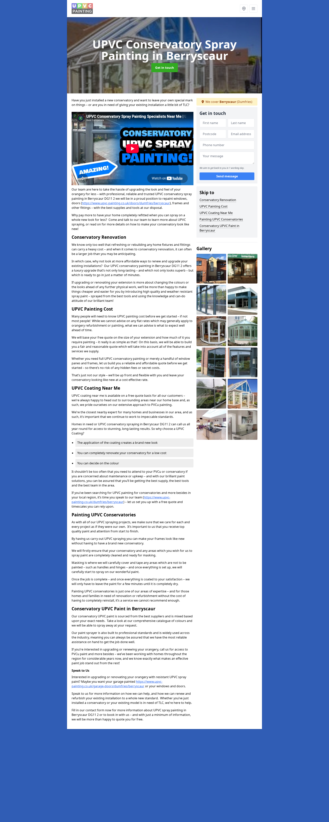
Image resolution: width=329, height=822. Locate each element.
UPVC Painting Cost (214, 206)
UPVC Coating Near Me (216, 213)
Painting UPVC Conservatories (221, 219)
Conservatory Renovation (218, 200)
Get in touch (164, 68)
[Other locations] (244, 9)
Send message (227, 176)
